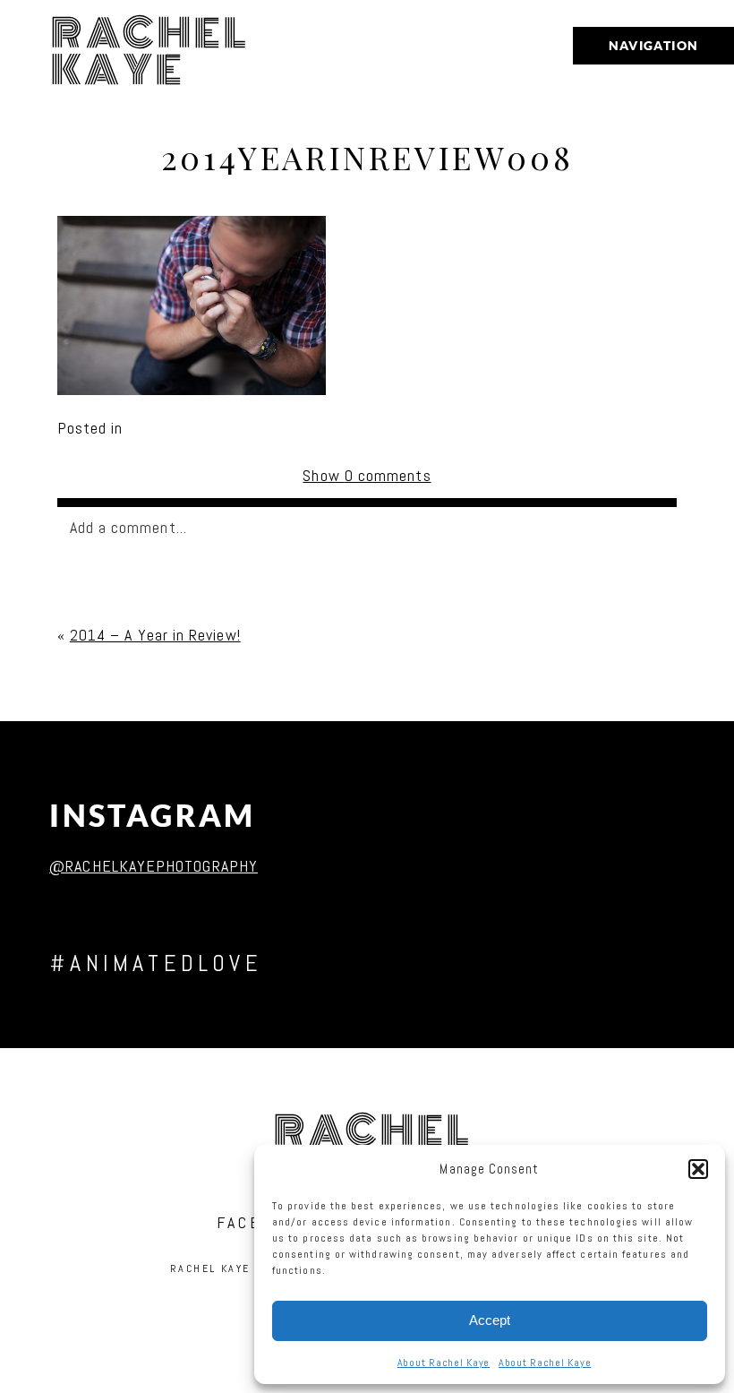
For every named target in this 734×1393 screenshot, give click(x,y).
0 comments (367, 475)
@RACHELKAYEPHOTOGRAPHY (153, 866)
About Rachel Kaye (443, 1362)
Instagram (152, 815)
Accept (489, 1320)
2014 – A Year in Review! (155, 634)
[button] (698, 1169)
